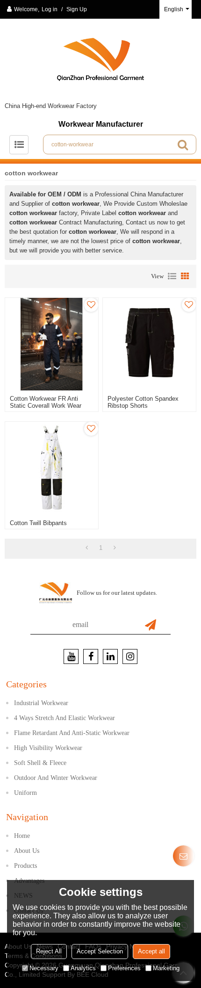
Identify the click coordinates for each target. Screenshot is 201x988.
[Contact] (183, 855)
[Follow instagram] (129, 656)
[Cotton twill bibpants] (51, 468)
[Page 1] (87, 548)
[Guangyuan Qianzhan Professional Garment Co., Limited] (100, 62)
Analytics (83, 968)
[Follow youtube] (71, 656)
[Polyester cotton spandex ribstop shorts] (149, 344)
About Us (26, 850)
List (172, 276)
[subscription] (150, 624)
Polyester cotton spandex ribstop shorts (143, 402)
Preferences (124, 968)
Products (25, 865)
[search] (183, 144)
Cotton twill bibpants (38, 522)
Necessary (43, 968)
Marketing (166, 968)
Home (22, 835)
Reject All (49, 951)
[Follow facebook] (90, 656)
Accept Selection (100, 951)
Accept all (151, 951)
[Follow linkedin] (110, 656)
